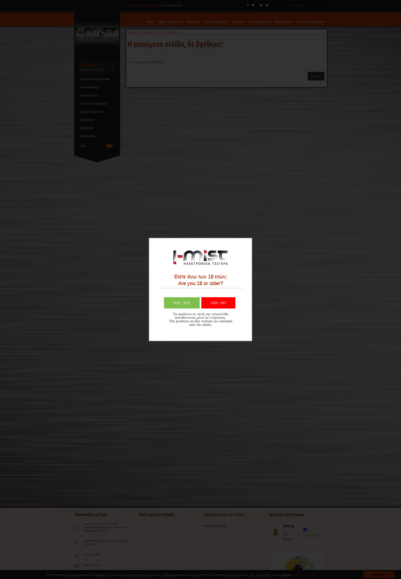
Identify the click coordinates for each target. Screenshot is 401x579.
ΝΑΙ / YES (181, 303)
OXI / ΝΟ (218, 303)
